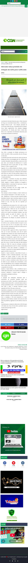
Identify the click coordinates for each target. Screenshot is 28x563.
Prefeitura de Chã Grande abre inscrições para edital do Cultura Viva (12, 375)
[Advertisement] (14, 22)
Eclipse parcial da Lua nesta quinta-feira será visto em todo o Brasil (13, 388)
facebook (23, 393)
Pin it (9, 327)
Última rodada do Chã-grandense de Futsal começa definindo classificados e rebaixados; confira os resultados (12, 362)
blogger (5, 393)
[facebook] (11, 1)
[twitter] (13, 1)
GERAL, (4, 76)
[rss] (14, 1)
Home (2, 62)
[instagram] (16, 1)
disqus (13, 393)
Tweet (9, 324)
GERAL (6, 62)
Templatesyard (12, 556)
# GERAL (6, 313)
